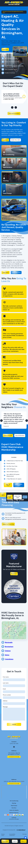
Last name (5, 683)
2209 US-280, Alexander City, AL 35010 (14, 781)
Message (5, 707)
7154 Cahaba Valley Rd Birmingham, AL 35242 (14, 753)
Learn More (6, 272)
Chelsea (8, 651)
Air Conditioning (14, 800)
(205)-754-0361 (17, 496)
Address (5, 701)
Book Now (5, 841)
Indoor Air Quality (14, 810)
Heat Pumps (14, 805)
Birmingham (9, 646)
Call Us (15, 841)
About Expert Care (18, 485)
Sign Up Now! (8, 485)
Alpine (7, 655)
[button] (23, 841)
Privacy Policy (3, 835)
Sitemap (24, 834)
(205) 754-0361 (9, 99)
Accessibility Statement (12, 835)
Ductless (14, 807)
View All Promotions (14, 113)
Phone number (7, 695)
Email (4, 689)
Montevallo (8, 642)
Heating (14, 803)
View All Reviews (19, 435)
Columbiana (9, 659)
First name (6, 677)
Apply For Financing (8, 524)
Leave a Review (8, 435)
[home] (14, 3)
